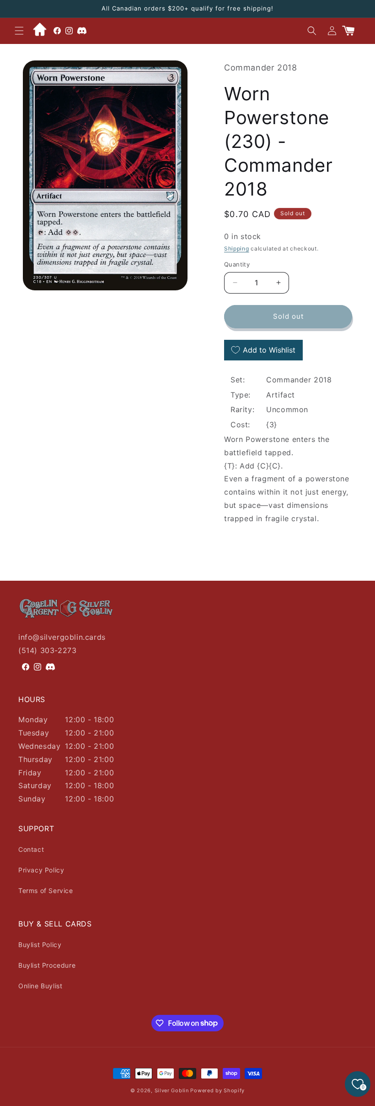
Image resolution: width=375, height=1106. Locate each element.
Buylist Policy (39, 944)
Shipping (236, 248)
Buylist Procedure (46, 965)
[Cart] (352, 31)
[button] (19, 31)
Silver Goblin (172, 1090)
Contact (31, 849)
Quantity (237, 264)
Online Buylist (40, 986)
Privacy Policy (41, 870)
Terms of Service (45, 890)
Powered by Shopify (217, 1090)
